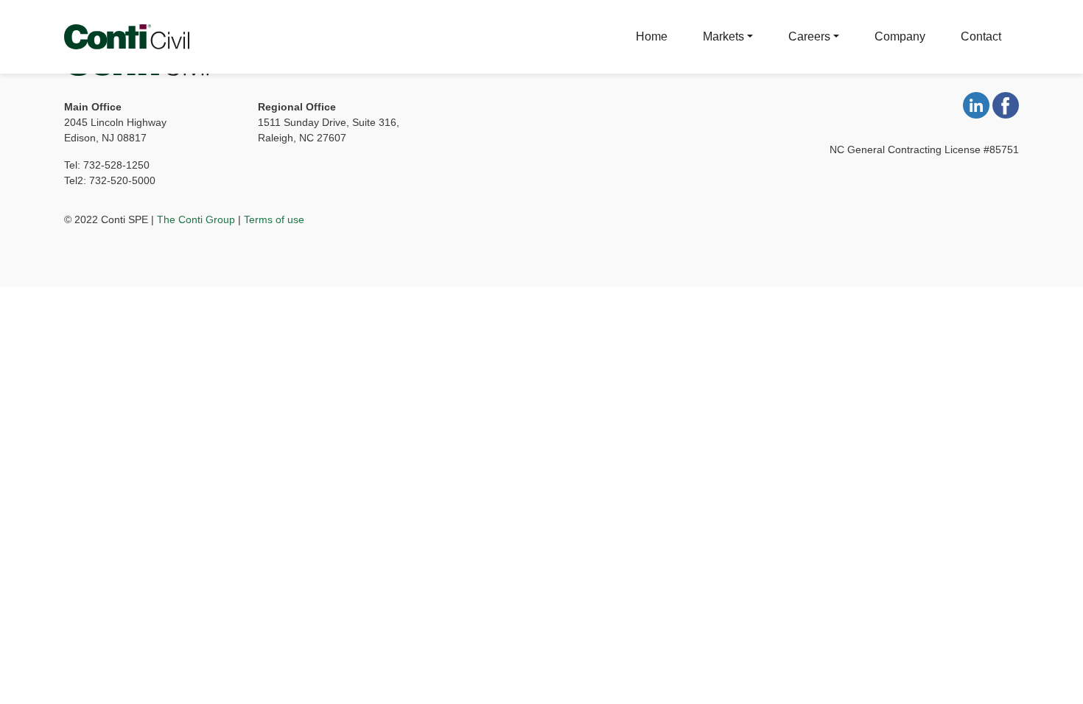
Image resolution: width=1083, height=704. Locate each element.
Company (900, 36)
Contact (981, 36)
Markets (723, 36)
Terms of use (274, 219)
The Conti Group (196, 219)
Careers (809, 36)
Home (651, 36)
